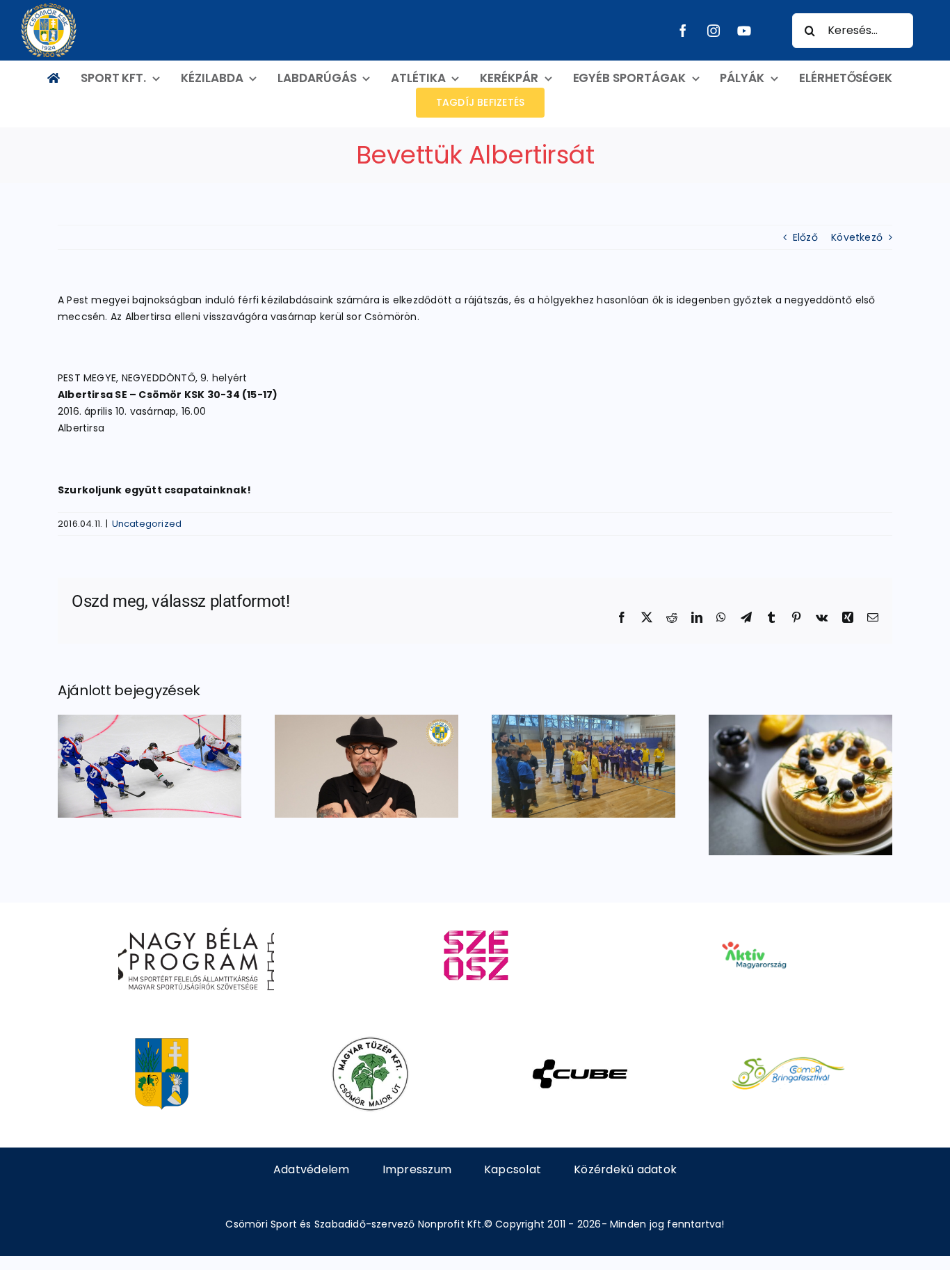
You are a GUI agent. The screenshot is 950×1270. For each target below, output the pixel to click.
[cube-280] (579, 1041)
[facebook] (683, 30)
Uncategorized (147, 523)
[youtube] (744, 30)
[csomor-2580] (161, 1041)
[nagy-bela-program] (196, 922)
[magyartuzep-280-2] (370, 1041)
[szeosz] (475, 922)
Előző (805, 237)
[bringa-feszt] (788, 1041)
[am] (754, 922)
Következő (857, 237)
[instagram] (713, 30)
